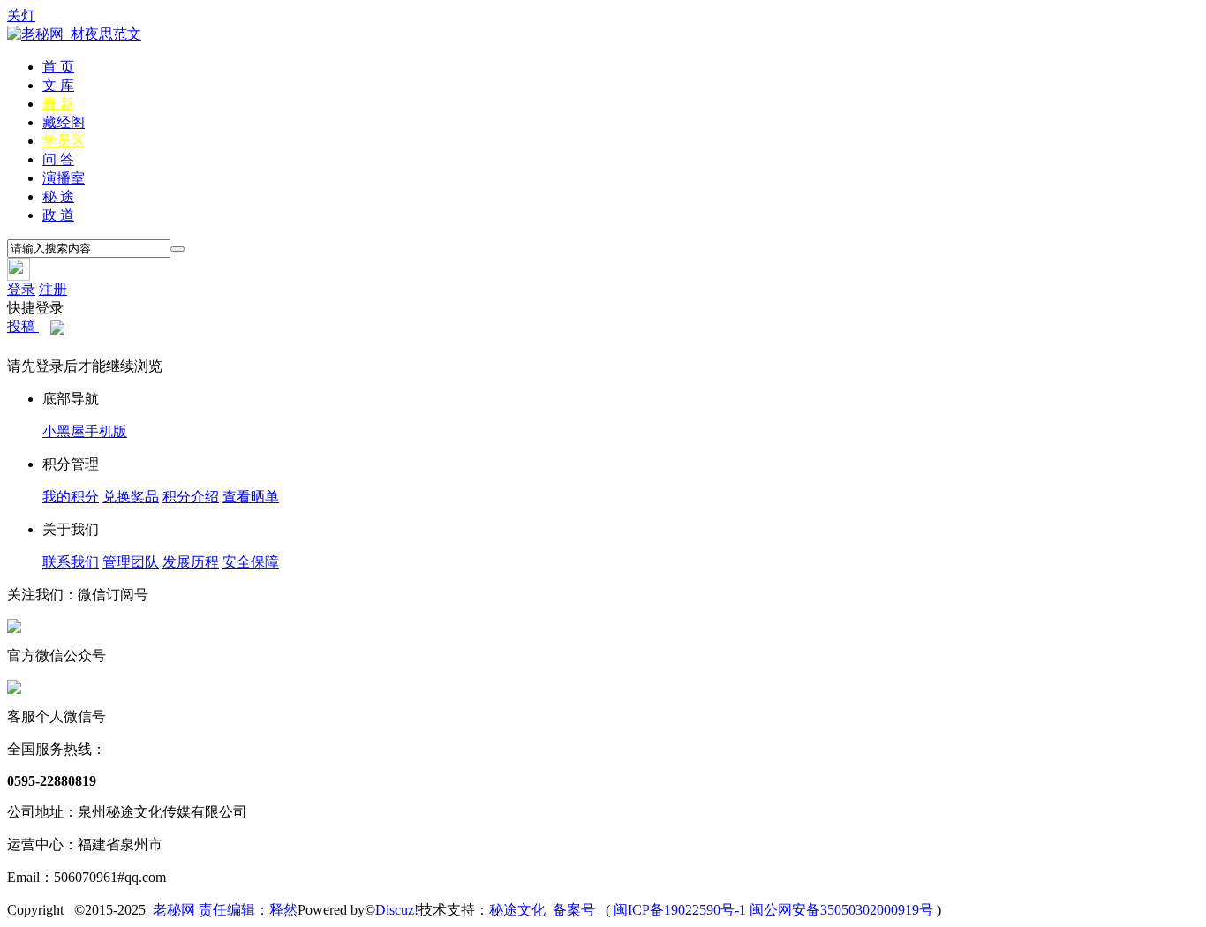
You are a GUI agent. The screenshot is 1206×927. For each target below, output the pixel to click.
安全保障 (250, 561)
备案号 (574, 909)
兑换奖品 (130, 496)
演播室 (63, 177)
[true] (177, 249)
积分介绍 (190, 496)
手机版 (106, 431)
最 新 (58, 103)
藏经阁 (63, 122)
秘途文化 (517, 909)
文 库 (58, 85)
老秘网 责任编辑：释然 (225, 909)
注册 (53, 289)
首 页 (58, 66)
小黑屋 (63, 431)
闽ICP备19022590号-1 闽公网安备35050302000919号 (773, 909)
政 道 (58, 214)
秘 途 (58, 196)
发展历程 (190, 561)
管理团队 (130, 561)
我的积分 (70, 496)
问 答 (58, 159)
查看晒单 (250, 496)
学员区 (63, 140)
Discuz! (396, 909)
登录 (21, 289)
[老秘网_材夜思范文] (74, 33)
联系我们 (70, 561)
